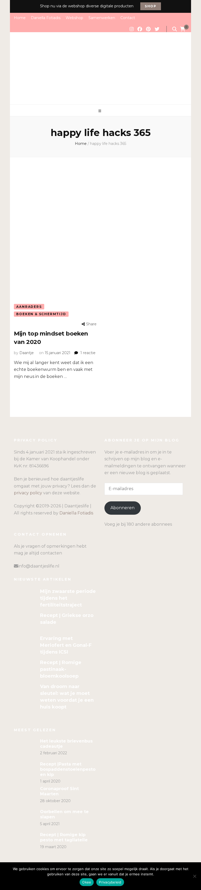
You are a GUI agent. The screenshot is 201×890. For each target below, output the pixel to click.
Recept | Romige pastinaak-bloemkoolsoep (60, 669)
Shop (151, 6)
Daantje (26, 352)
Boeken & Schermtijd (41, 314)
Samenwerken (101, 17)
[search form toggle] (174, 29)
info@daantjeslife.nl (38, 566)
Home (20, 17)
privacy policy (28, 492)
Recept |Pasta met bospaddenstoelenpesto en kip (68, 769)
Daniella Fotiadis (45, 17)
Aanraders (29, 307)
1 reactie (88, 352)
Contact (127, 17)
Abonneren (122, 507)
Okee (86, 882)
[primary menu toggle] (100, 111)
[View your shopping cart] (182, 29)
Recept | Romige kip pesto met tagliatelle (64, 837)
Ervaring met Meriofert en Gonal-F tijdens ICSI (66, 645)
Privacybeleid (110, 882)
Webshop (74, 17)
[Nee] (194, 876)
